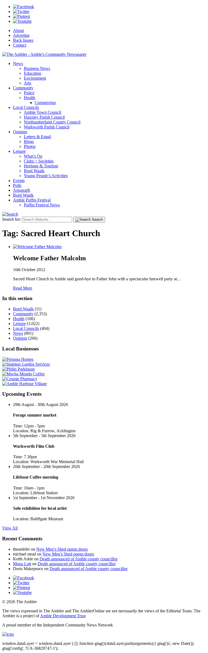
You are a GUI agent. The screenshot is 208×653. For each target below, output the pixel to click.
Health (29, 97)
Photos (29, 146)
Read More (22, 288)
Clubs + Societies (39, 161)
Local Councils (26, 107)
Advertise (21, 35)
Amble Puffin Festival (32, 200)
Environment (35, 78)
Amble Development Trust (63, 615)
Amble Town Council (42, 112)
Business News (37, 68)
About (18, 30)
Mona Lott (22, 563)
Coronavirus (45, 102)
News (18, 63)
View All (10, 528)
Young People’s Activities (46, 175)
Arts (27, 83)
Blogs (29, 141)
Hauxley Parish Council (44, 117)
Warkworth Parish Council (46, 127)
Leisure (19, 151)
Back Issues (23, 40)
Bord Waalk (34, 170)
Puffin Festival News (42, 205)
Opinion (20, 131)
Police (29, 92)
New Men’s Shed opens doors (62, 549)
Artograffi (21, 190)
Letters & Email (37, 136)
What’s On (33, 156)
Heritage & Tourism (41, 166)
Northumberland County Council (52, 122)
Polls (17, 185)
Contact (19, 45)
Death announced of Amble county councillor (79, 559)
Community (23, 88)
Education (32, 73)
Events (19, 180)
